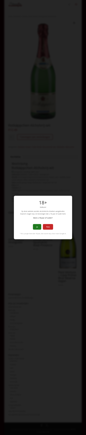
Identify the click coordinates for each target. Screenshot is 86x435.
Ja (37, 227)
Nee (48, 227)
